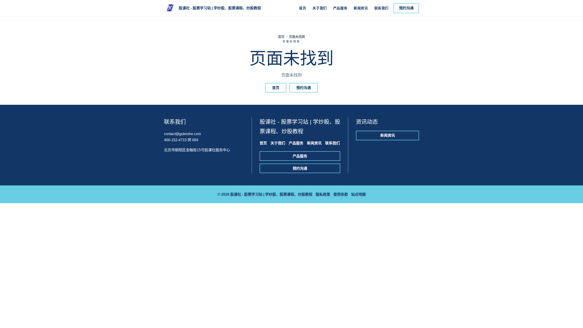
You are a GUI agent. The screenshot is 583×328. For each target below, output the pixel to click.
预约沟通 (406, 8)
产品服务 (340, 8)
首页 (302, 8)
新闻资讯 (361, 8)
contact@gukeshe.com (182, 134)
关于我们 (319, 8)
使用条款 (340, 194)
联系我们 (381, 8)
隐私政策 (323, 194)
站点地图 (358, 194)
